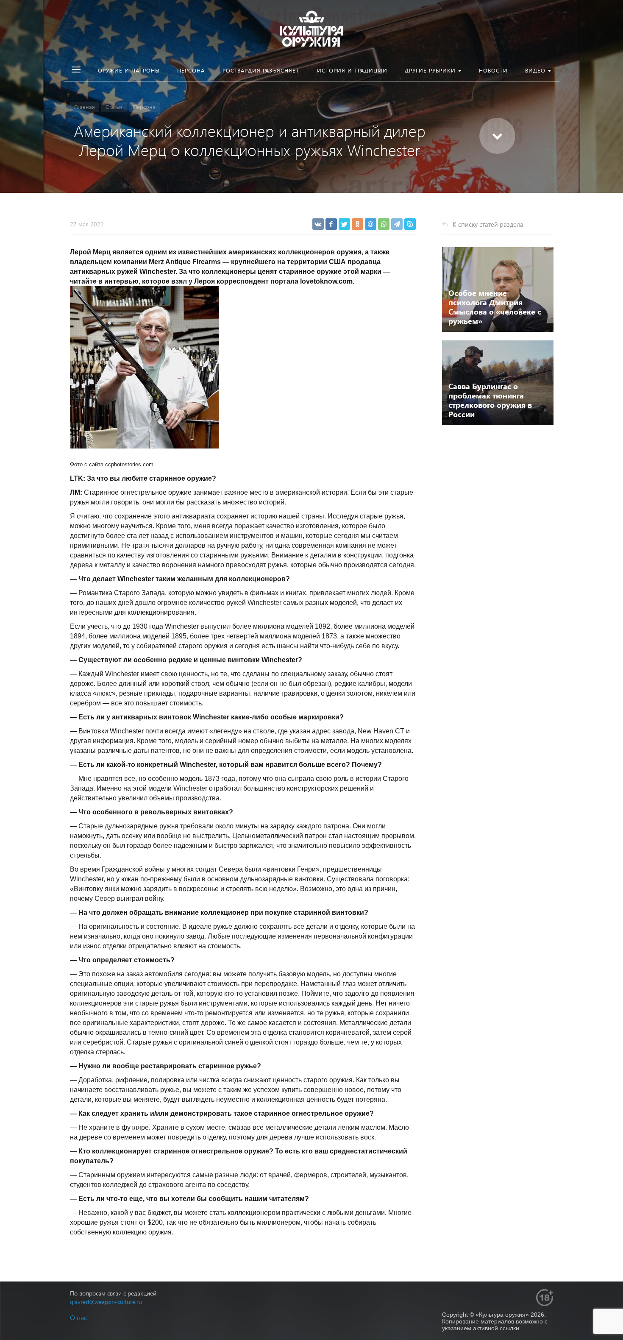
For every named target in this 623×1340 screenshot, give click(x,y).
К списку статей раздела (488, 224)
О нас (78, 1317)
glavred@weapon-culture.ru (106, 1302)
